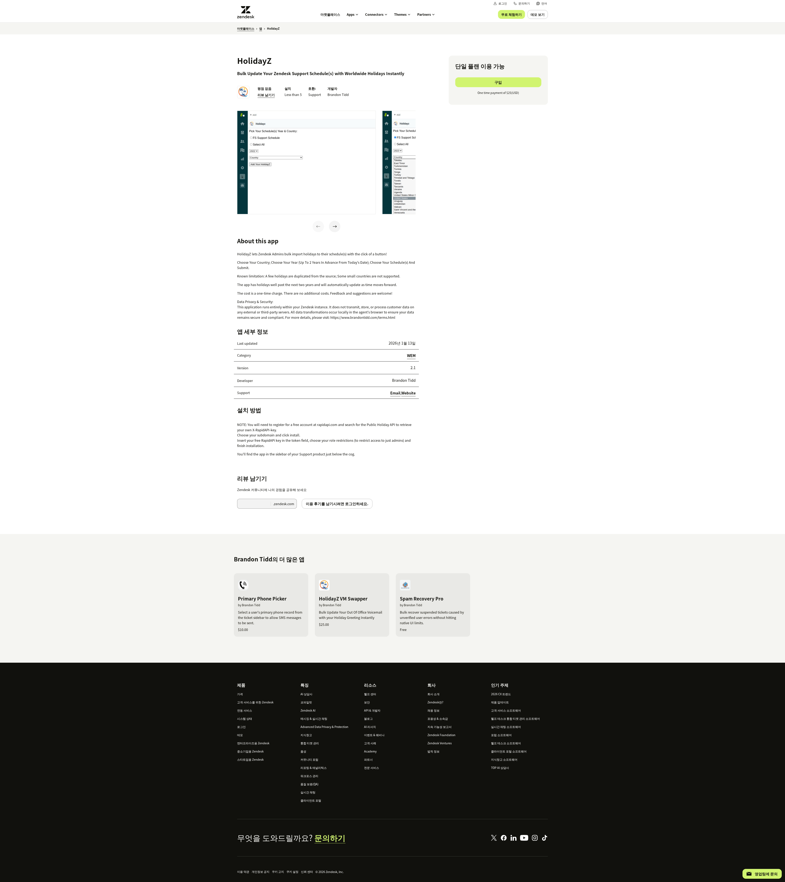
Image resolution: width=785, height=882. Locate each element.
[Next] (334, 226)
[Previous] (318, 226)
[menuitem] (541, 3)
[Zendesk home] (247, 12)
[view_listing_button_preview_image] (306, 162)
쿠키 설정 (292, 872)
